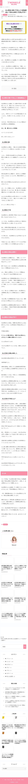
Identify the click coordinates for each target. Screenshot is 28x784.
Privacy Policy (9, 779)
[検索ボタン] (27, 3)
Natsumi (14, 545)
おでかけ (9, 664)
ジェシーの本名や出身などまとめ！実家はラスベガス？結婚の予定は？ (15, 706)
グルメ (8, 667)
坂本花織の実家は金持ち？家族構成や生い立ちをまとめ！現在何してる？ (15, 693)
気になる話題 (10, 676)
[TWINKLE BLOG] (14, 3)
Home (5, 779)
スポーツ (9, 673)
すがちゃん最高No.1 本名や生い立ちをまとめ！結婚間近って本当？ (15, 701)
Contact (22, 779)
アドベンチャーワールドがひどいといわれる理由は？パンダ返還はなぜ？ (15, 688)
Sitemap (18, 779)
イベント (9, 658)
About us (14, 779)
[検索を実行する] (24, 646)
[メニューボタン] (1, 3)
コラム (8, 670)
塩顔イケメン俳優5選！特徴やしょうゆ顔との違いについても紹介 (15, 697)
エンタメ (5, 14)
